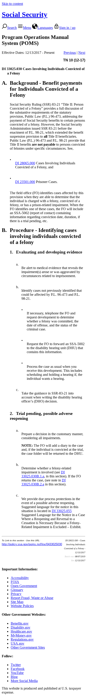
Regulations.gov (22, 639)
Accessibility (20, 578)
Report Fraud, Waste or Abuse (32, 598)
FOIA (15, 582)
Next (81, 52)
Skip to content (12, 4)
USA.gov (17, 643)
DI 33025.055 (62, 511)
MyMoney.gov (21, 635)
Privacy (16, 594)
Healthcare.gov (21, 631)
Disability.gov (20, 627)
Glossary (17, 590)
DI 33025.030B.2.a (43, 482)
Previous (70, 52)
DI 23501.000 (25, 182)
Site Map (17, 602)
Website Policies (22, 606)
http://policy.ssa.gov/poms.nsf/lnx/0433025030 (32, 544)
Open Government (24, 586)
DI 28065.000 (25, 163)
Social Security (24, 14)
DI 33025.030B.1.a (43, 474)
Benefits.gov (20, 623)
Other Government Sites (28, 647)
